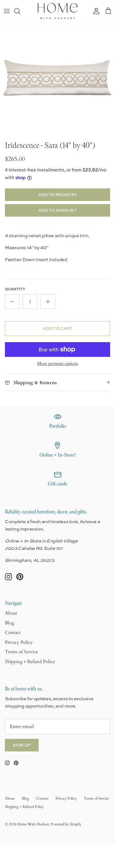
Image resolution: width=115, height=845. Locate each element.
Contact (13, 632)
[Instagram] (8, 576)
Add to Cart (57, 328)
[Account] (95, 11)
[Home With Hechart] (58, 11)
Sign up (22, 745)
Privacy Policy (19, 642)
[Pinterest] (19, 576)
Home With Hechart (33, 824)
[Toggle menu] (6, 11)
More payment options (57, 363)
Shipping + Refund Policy (30, 661)
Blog (9, 623)
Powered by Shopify (66, 824)
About (11, 613)
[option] (57, 79)
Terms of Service (21, 652)
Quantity (15, 289)
